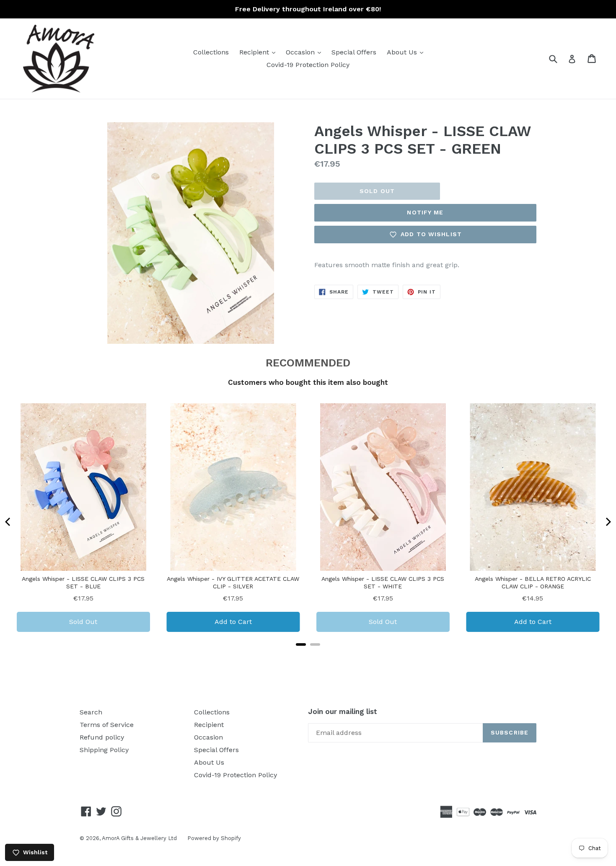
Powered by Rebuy (308, 655)
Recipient (259, 52)
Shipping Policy (104, 750)
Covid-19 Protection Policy (308, 65)
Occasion (305, 52)
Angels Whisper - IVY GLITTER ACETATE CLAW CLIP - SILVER (233, 582)
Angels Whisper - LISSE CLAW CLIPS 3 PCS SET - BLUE (83, 582)
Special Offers (353, 52)
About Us (407, 52)
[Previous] (8, 521)
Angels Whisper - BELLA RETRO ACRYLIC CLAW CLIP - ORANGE (533, 582)
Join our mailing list (342, 711)
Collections (211, 52)
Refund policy (102, 737)
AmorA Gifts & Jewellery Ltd (139, 838)
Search (91, 712)
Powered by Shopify (214, 838)
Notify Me (425, 212)
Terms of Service (107, 725)
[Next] (607, 521)
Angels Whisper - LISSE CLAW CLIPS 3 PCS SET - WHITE (382, 582)
